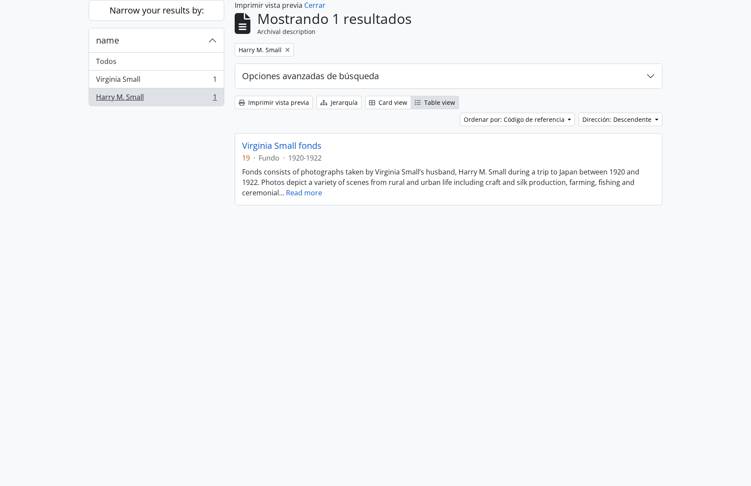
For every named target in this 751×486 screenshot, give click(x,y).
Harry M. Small (156, 99)
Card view (392, 102)
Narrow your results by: (157, 10)
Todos (106, 61)
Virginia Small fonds (282, 146)
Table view (438, 102)
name (107, 40)
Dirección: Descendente (617, 119)
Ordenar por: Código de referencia (515, 119)
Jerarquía (343, 102)
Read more (304, 193)
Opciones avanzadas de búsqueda (310, 76)
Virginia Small (156, 81)
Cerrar (315, 5)
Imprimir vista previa (277, 102)
